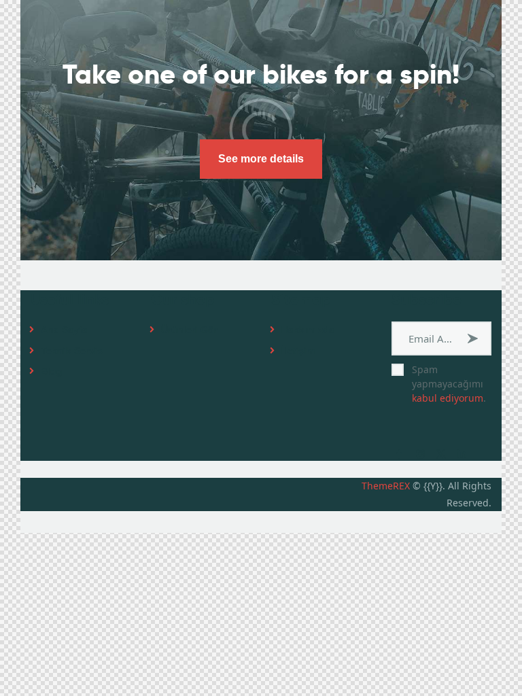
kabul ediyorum (447, 398)
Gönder (474, 338)
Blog (52, 371)
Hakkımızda (307, 329)
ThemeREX (386, 485)
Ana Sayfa (64, 329)
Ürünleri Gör (189, 329)
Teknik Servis (72, 350)
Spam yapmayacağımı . (449, 383)
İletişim (298, 350)
